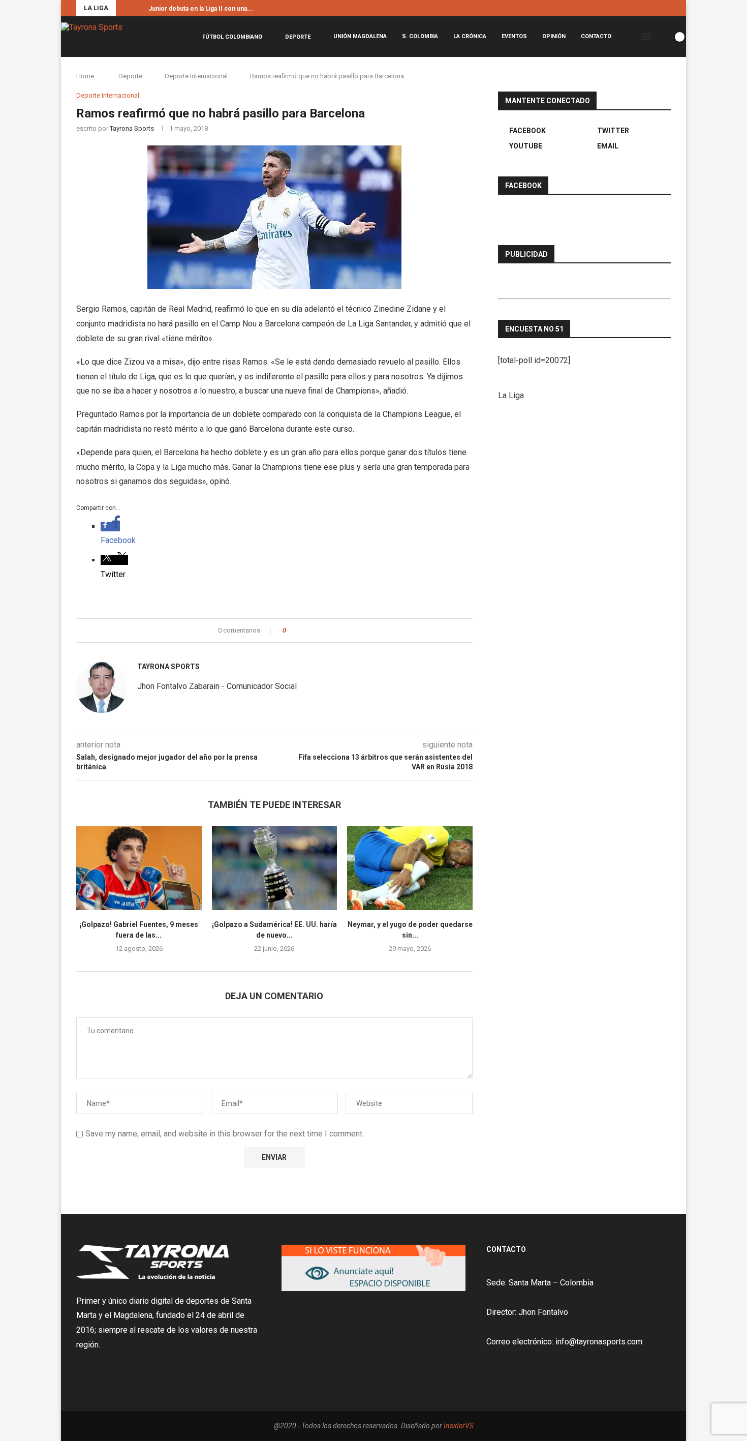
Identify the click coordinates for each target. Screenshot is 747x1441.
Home (85, 76)
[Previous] (125, 8)
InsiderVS (459, 1426)
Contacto (596, 36)
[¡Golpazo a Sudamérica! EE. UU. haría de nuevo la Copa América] (274, 868)
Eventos (514, 36)
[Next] (138, 8)
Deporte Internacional (196, 76)
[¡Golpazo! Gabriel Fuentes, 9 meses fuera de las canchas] (139, 868)
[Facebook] (644, 8)
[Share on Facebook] (302, 630)
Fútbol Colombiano (232, 37)
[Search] (662, 36)
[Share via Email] (331, 630)
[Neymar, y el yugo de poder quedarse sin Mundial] (410, 868)
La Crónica (469, 36)
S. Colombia (420, 36)
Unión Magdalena (360, 36)
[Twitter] (656, 8)
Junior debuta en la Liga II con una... (200, 8)
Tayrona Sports (132, 128)
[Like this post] (291, 630)
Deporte (297, 37)
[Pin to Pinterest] (322, 630)
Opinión (554, 36)
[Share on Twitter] (312, 630)
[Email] (668, 8)
